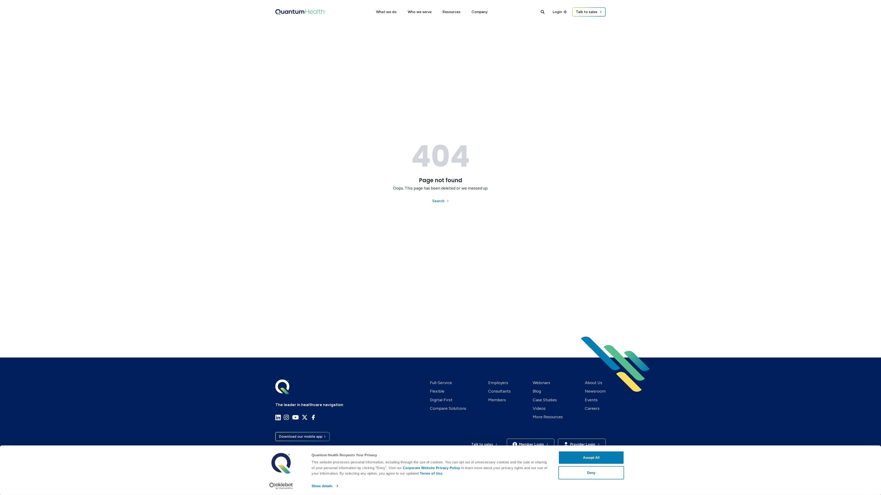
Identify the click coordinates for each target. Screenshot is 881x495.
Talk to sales (586, 12)
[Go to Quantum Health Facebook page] (313, 417)
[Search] (542, 11)
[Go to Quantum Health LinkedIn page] (278, 417)
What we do (386, 12)
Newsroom (595, 391)
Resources (451, 12)
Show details (322, 486)
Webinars (541, 382)
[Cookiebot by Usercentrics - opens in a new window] (281, 486)
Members (497, 399)
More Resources (548, 416)
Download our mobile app (300, 436)
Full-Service (441, 382)
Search (438, 201)
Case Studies (545, 399)
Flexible (437, 391)
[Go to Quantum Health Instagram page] (286, 417)
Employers (498, 382)
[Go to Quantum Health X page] (304, 417)
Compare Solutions (448, 408)
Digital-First (441, 399)
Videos (539, 408)
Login (557, 12)
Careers (592, 408)
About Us (593, 382)
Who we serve (420, 12)
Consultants (499, 391)
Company (479, 12)
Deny (591, 472)
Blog (537, 391)
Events (591, 399)
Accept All (591, 457)
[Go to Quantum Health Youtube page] (295, 417)
